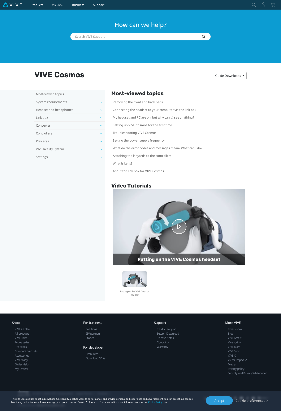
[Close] (254, 5)
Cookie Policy (155, 402)
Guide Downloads (228, 76)
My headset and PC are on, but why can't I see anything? (153, 117)
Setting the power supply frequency (139, 140)
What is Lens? (122, 163)
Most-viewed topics (50, 94)
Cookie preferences (250, 400)
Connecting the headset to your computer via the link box (154, 110)
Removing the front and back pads (138, 102)
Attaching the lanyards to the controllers (142, 156)
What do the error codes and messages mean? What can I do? (157, 148)
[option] (135, 283)
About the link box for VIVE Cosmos (138, 171)
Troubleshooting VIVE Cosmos (135, 133)
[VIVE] (12, 5)
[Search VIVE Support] (206, 36)
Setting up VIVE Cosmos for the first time (142, 125)
